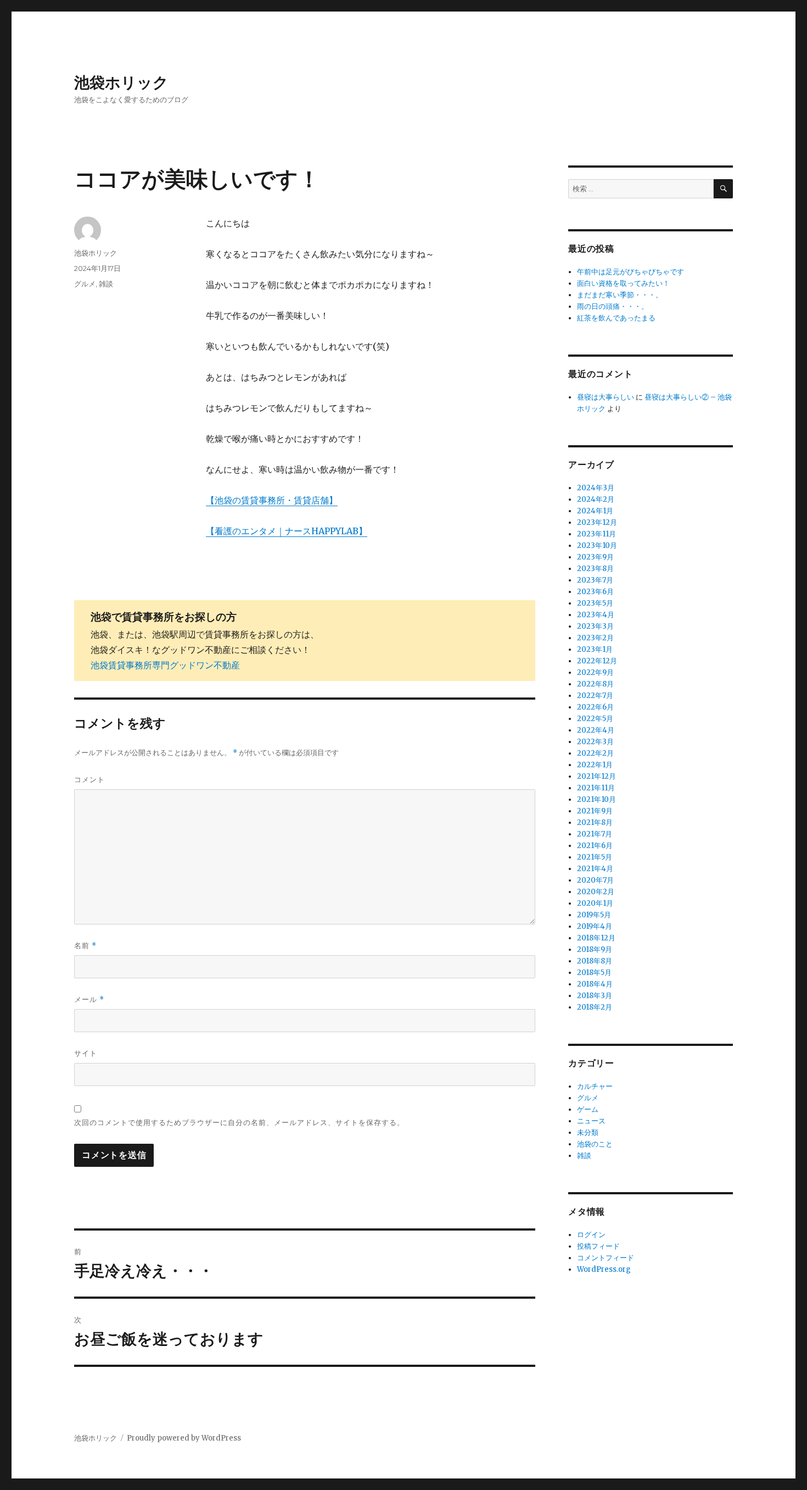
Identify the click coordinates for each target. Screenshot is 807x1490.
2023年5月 (595, 603)
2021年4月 (595, 868)
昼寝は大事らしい (605, 397)
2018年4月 (595, 984)
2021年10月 (596, 799)
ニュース (591, 1121)
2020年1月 (595, 903)
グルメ (85, 283)
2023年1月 (595, 649)
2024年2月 (595, 499)
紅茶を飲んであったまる (616, 318)
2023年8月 (595, 568)
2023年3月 (595, 626)
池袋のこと (595, 1144)
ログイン (591, 1234)
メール (89, 999)
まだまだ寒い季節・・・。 (620, 295)
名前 (85, 945)
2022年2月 (595, 753)
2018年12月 (596, 938)
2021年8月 (595, 822)
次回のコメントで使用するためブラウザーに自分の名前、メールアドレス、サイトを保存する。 (239, 1122)
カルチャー (595, 1086)
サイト (85, 1053)
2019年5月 (594, 915)
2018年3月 (594, 995)
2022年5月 (595, 718)
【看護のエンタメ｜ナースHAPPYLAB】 (286, 530)
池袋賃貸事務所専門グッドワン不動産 (165, 665)
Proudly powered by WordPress (184, 1438)
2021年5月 (594, 857)
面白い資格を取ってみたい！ (623, 283)
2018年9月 (594, 949)
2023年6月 (595, 591)
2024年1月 (595, 511)
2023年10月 (597, 545)
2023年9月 (595, 557)
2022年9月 (595, 672)
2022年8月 (595, 684)
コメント (89, 779)
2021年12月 (596, 776)
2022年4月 (595, 730)
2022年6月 (595, 707)
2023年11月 (596, 534)
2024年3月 (595, 487)
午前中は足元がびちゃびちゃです (630, 271)
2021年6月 (595, 845)
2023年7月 (595, 580)
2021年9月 (595, 811)
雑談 (106, 283)
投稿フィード (598, 1246)
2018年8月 (594, 961)
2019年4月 (594, 926)
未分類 (587, 1132)
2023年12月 (597, 522)
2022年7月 (595, 695)
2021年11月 (596, 788)
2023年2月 (595, 637)
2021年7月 (594, 834)
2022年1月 (595, 764)
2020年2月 (595, 891)
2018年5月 (594, 972)
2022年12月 (597, 661)
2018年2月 (594, 1007)
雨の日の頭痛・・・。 (612, 306)
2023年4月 (595, 614)
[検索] (723, 188)
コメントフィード (605, 1257)
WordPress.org (604, 1269)
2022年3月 (595, 741)
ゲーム (587, 1109)
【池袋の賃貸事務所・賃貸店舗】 (272, 500)
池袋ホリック (121, 82)
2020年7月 (595, 880)
